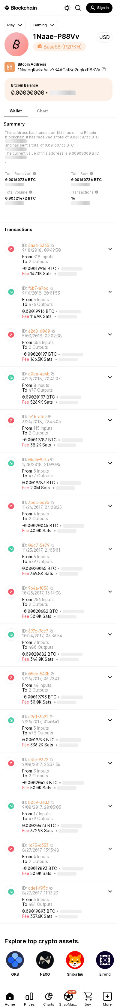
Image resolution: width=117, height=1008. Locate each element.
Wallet (16, 110)
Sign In (103, 8)
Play (11, 25)
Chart (42, 110)
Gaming (40, 25)
